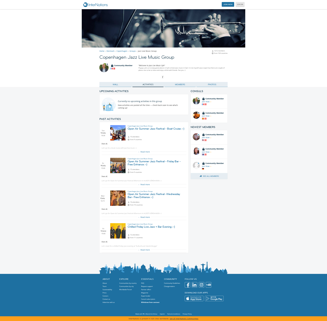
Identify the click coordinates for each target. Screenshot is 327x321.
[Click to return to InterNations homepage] (95, 4)
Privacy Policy (187, 314)
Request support (147, 286)
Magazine (144, 293)
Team (105, 286)
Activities (148, 84)
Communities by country (128, 283)
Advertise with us (109, 302)
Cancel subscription (148, 299)
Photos (212, 84)
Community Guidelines (172, 283)
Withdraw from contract (150, 302)
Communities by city (126, 286)
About (105, 283)
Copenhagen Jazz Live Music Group (140, 126)
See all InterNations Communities (184, 318)
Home (101, 51)
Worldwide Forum (125, 289)
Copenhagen (121, 51)
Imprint (162, 314)
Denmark (110, 51)
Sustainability (107, 289)
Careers (105, 296)
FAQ (142, 283)
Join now (227, 4)
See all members (211, 176)
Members (180, 84)
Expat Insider (145, 296)
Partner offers (146, 289)
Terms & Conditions (173, 314)
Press (105, 293)
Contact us (106, 299)
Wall (115, 84)
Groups (133, 51)
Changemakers (169, 286)
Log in (240, 4)
